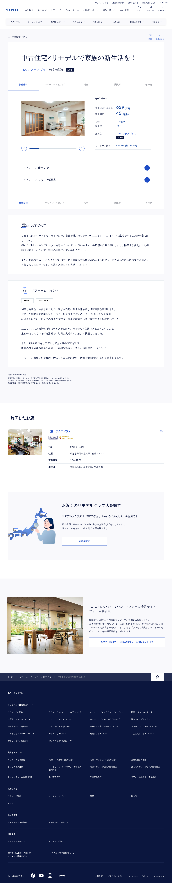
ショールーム (72, 10)
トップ (10, 677)
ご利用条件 (99, 876)
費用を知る (12, 753)
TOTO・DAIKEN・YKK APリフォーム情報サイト (125, 642)
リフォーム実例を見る (43, 677)
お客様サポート (90, 10)
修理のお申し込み (148, 3)
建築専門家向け (118, 3)
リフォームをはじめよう (18, 705)
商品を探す (27, 10)
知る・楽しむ (109, 10)
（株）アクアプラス (35, 69)
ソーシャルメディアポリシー (139, 876)
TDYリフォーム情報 (101, 3)
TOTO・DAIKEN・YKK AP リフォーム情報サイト (19, 854)
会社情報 (124, 10)
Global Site (164, 3)
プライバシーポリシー (116, 876)
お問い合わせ (133, 3)
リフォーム (56, 10)
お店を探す (84, 541)
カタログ (42, 10)
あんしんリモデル (15, 693)
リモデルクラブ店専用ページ (62, 853)
